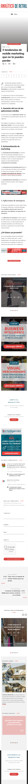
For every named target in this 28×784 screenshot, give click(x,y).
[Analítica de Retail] (14, 6)
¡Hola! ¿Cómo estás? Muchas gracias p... (17, 484)
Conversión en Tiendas (15, 283)
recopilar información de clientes (11, 173)
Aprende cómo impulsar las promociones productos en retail (14, 722)
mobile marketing (14, 260)
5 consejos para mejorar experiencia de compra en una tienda (17, 489)
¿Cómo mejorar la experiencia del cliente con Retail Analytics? (14, 627)
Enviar (14, 419)
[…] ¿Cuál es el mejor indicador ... (15, 471)
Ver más (4, 703)
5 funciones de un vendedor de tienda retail (14, 287)
